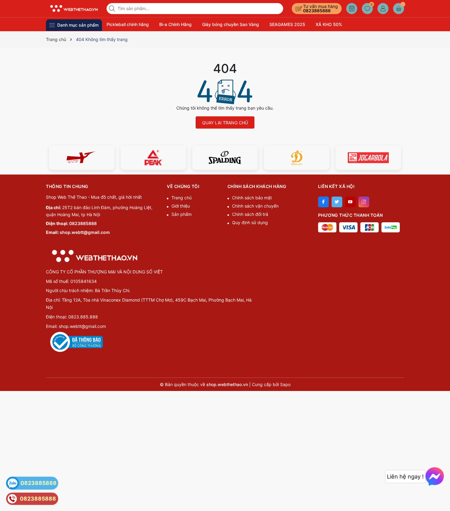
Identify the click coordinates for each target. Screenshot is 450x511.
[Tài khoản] (382, 8)
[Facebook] (323, 202)
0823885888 (317, 10)
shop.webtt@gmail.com (85, 232)
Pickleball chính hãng (128, 24)
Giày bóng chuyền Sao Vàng (230, 24)
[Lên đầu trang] (443, 496)
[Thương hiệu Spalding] (155, 157)
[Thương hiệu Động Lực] (227, 157)
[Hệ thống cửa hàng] (351, 8)
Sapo (285, 384)
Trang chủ (181, 197)
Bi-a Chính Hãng (175, 24)
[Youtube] (350, 202)
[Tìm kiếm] (113, 8)
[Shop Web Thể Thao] (74, 8)
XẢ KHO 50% (329, 24)
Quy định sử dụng (250, 222)
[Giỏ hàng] (398, 8)
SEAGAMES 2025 (287, 24)
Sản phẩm (181, 214)
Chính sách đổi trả (250, 214)
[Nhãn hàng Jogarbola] (299, 157)
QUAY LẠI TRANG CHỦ (225, 122)
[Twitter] (337, 202)
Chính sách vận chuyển (255, 206)
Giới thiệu (180, 206)
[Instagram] (363, 202)
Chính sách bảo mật (252, 197)
